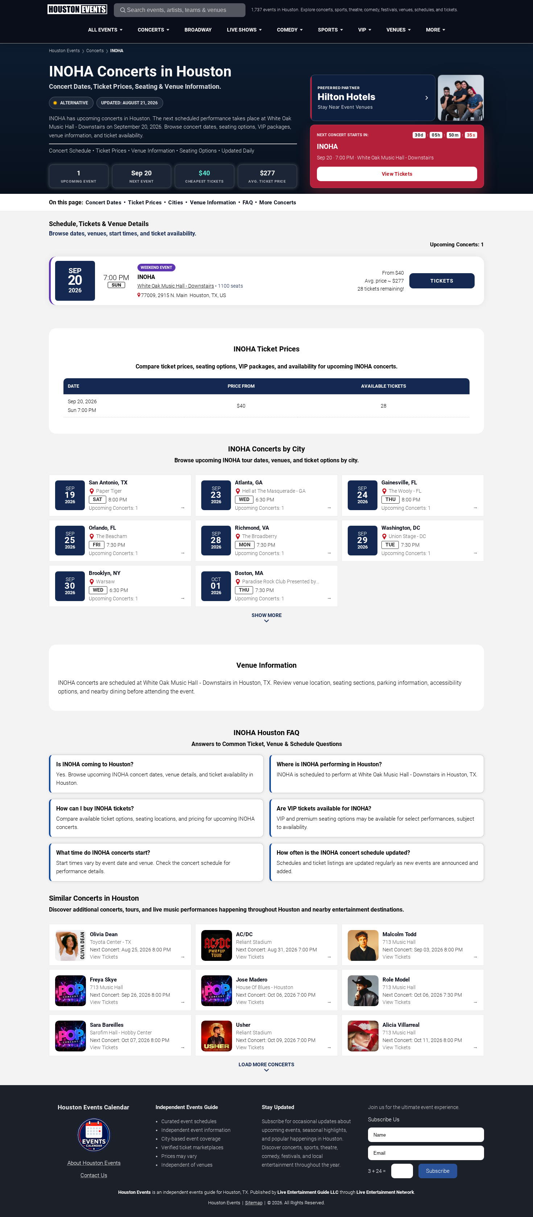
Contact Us (93, 1175)
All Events (102, 30)
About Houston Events (94, 1163)
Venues (396, 30)
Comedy (287, 30)
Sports (328, 30)
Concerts (151, 30)
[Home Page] (77, 10)
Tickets (442, 281)
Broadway (198, 30)
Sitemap (254, 1202)
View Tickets (397, 174)
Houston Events (64, 50)
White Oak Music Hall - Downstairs (175, 286)
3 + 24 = (377, 1171)
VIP (362, 30)
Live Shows (242, 30)
